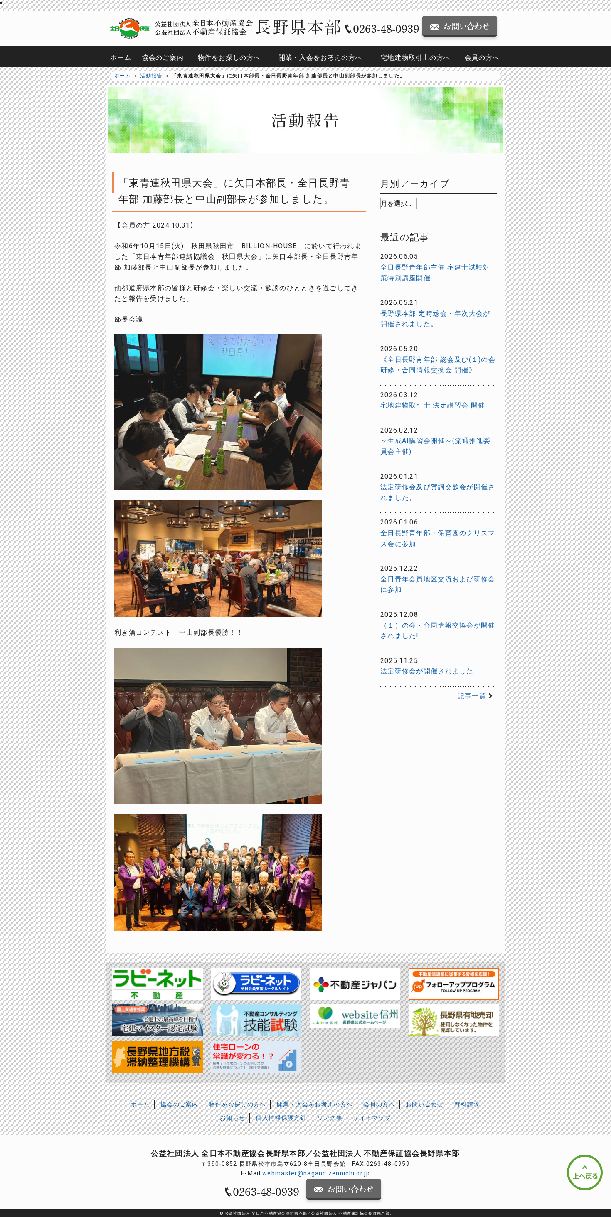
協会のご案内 (163, 58)
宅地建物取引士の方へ (416, 58)
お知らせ (232, 1117)
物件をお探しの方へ (229, 58)
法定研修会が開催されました (427, 671)
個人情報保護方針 (281, 1117)
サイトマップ (372, 1117)
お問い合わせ (425, 1104)
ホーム (120, 58)
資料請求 (467, 1104)
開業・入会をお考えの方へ (320, 58)
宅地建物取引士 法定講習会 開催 (432, 405)
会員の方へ (482, 58)
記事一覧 (472, 696)
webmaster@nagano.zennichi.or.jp (316, 1173)
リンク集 (329, 1117)
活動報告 (151, 76)
